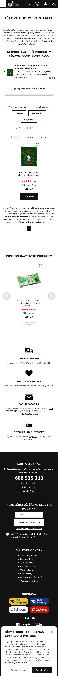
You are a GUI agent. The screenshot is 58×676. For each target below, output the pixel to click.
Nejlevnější (37, 113)
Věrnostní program (28, 555)
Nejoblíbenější (41, 107)
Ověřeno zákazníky (28, 566)
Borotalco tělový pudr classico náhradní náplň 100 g (29, 175)
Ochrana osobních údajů (31, 577)
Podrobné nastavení (19, 670)
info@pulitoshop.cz (29, 414)
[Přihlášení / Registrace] (45, 4)
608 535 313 (29, 478)
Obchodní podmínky (29, 581)
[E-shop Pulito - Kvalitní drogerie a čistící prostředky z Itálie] (13, 6)
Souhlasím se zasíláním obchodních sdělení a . (30, 536)
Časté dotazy (26, 573)
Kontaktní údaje (29, 491)
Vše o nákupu (26, 570)
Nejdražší (29, 119)
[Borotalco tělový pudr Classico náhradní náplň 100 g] (29, 169)
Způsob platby (26, 562)
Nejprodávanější (17, 107)
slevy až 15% (47, 385)
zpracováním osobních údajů (22, 537)
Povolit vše (42, 670)
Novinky (19, 113)
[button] (51, 631)
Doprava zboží (26, 559)
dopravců (33, 436)
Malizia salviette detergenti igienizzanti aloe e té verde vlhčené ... (29, 303)
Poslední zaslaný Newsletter (29, 528)
